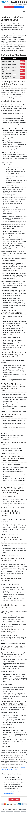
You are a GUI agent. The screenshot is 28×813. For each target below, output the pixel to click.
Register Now (9, 7)
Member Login (19, 7)
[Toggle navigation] (24, 10)
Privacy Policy (9, 811)
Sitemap (23, 811)
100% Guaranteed (9, 793)
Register (22, 61)
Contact (3, 811)
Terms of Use (17, 811)
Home (2, 14)
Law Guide (7, 14)
